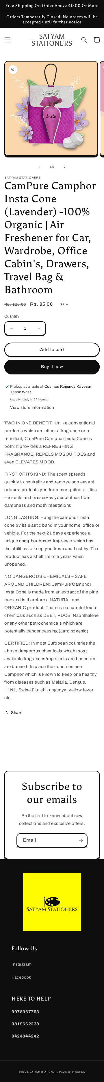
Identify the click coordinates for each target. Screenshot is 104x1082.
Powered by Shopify (72, 1072)
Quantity (11, 316)
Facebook (21, 977)
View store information (32, 407)
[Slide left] (39, 166)
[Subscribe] (80, 840)
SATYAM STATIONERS (44, 1072)
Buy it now (52, 366)
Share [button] (17, 712)
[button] (7, 40)
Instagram (21, 964)
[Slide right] (64, 166)
